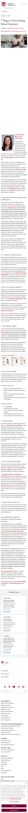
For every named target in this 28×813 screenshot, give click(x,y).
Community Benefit (6, 770)
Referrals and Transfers (7, 728)
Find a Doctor (4, 670)
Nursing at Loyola (5, 732)
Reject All (14, 805)
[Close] (26, 783)
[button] (26, 4)
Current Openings (5, 740)
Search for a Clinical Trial (7, 749)
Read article (14, 605)
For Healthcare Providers (7, 744)
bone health (15, 31)
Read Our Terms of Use (15, 798)
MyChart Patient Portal (7, 711)
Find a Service (5, 676)
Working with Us (5, 742)
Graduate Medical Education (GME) (10, 726)
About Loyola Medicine (7, 758)
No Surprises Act (5, 717)
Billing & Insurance (6, 705)
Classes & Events (5, 713)
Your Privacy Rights (14, 801)
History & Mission (5, 760)
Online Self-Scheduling (7, 703)
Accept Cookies (14, 810)
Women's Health (19, 28)
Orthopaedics (10, 28)
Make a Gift (4, 762)
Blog (2, 766)
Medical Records (5, 709)
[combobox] (14, 691)
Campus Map (4, 715)
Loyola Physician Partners (8, 730)
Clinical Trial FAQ (5, 752)
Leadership (4, 764)
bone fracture (22, 31)
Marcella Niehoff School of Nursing (10, 734)
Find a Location (5, 673)
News (2, 768)
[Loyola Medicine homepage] (8, 8)
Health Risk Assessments (7, 781)
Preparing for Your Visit (7, 707)
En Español (4, 772)
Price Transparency (6, 720)
